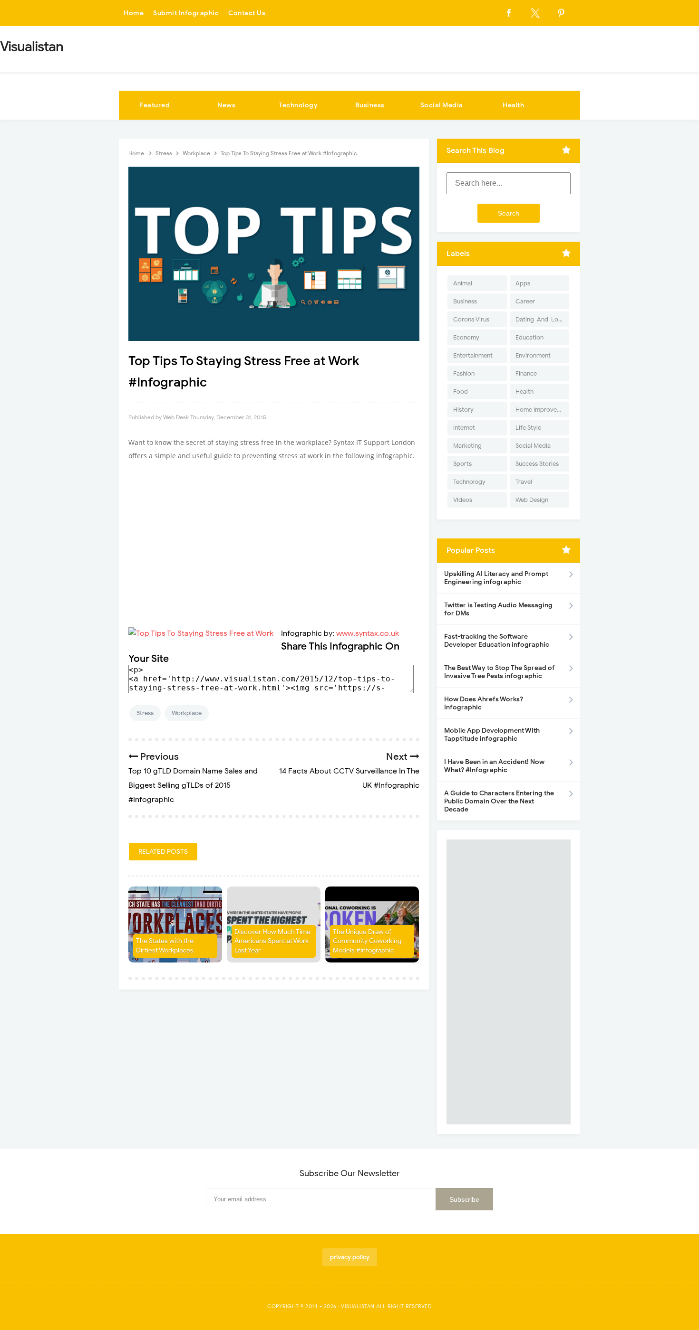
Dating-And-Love (540, 319)
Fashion (464, 373)
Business (370, 105)
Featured (154, 105)
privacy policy (349, 1257)
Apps (522, 283)
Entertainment (473, 355)
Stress (145, 713)
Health (513, 105)
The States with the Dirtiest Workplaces (165, 945)
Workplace (187, 713)
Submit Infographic (186, 13)
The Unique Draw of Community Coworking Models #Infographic (367, 941)
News (226, 105)
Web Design (531, 500)
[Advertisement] (273, 538)
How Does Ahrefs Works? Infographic (483, 703)
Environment (533, 355)
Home (134, 13)
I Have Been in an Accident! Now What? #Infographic (494, 766)
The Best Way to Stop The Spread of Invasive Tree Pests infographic (499, 672)
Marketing (467, 446)
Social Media (441, 105)
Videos (462, 500)
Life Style (528, 428)
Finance (526, 373)
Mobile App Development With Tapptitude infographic (492, 734)
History (463, 410)
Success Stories (537, 464)
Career (525, 301)
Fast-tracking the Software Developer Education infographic (496, 640)
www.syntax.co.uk (367, 633)
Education (529, 337)
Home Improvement (542, 410)
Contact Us (246, 13)
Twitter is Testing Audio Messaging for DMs (498, 609)
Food (460, 391)
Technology (298, 105)
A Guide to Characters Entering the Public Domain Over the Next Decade (499, 801)
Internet (464, 428)
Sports (462, 464)
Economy (466, 337)
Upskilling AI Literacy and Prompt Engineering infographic (496, 578)
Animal (462, 283)
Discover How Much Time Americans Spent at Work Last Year (272, 941)
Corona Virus (471, 319)
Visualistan (358, 1306)
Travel (523, 482)
